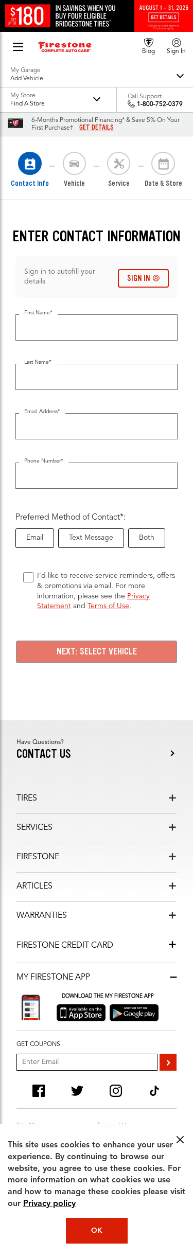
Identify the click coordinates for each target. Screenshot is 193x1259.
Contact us (43, 754)
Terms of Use (108, 606)
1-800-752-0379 (160, 104)
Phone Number (43, 461)
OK (96, 1230)
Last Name (37, 362)
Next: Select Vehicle (97, 651)
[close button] (180, 1139)
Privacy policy (49, 1204)
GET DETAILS (96, 127)
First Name (38, 313)
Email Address (42, 412)
